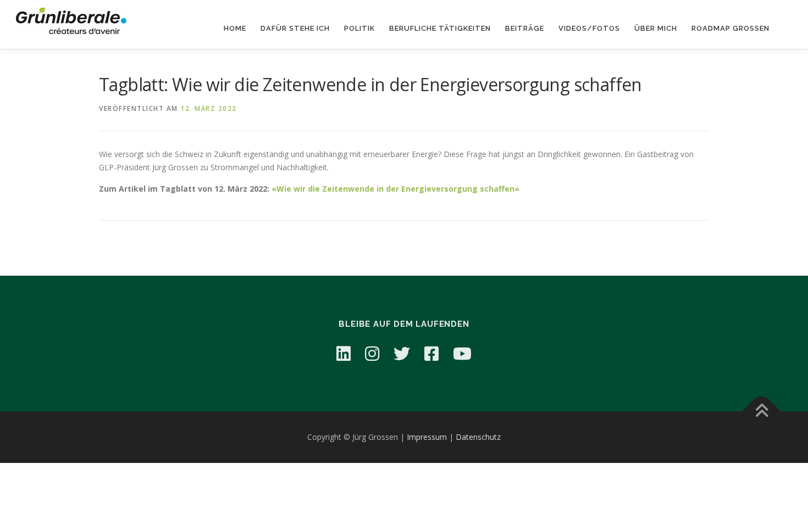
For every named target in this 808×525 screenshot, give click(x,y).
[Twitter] (402, 353)
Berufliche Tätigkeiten (440, 28)
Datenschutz (478, 437)
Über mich (655, 28)
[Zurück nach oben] (761, 411)
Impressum (427, 437)
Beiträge (524, 28)
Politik (359, 28)
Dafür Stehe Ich (295, 28)
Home (235, 28)
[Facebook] (431, 353)
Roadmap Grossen (730, 28)
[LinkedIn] (343, 353)
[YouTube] (462, 353)
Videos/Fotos (589, 28)
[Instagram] (372, 353)
